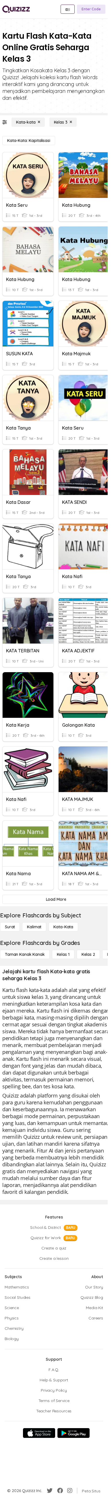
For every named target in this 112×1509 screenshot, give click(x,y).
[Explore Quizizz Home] (16, 9)
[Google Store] (73, 1433)
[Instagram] (69, 1490)
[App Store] (39, 1433)
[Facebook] (60, 1490)
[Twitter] (50, 1490)
